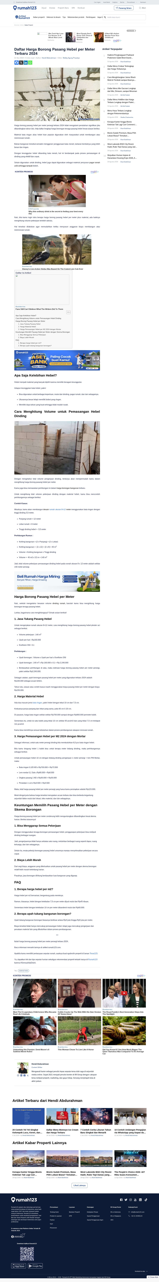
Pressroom (53, 1228)
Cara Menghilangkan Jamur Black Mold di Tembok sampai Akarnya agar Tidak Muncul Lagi (121, 79)
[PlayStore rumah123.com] (35, 1266)
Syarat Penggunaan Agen (95, 1220)
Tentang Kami (54, 1212)
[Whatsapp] (30, 63)
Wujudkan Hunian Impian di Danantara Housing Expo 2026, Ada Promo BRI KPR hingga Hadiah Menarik (122, 156)
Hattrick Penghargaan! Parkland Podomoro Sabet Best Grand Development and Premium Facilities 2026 (120, 56)
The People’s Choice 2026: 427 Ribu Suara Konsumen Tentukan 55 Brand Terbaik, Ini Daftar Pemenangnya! (129, 1173)
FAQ (17, 340)
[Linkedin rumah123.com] (140, 1200)
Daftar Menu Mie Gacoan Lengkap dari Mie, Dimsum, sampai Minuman (122, 89)
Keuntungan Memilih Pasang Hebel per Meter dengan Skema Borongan (43, 332)
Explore (115, 2)
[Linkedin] (26, 63)
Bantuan (143, 2)
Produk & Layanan (56, 1216)
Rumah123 (92, 959)
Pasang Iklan (125, 8)
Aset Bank (106, 2)
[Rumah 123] (25, 8)
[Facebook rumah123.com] (121, 1199)
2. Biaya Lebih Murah (26, 337)
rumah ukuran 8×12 (57, 509)
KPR (70, 1216)
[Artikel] (22, 17)
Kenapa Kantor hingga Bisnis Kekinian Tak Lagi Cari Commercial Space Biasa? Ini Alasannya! (122, 123)
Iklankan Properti (74, 1212)
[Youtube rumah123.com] (135, 1199)
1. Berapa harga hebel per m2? (29, 343)
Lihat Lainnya (80, 1185)
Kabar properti (39, 17)
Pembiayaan (91, 17)
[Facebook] (17, 63)
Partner (52, 1220)
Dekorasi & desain (54, 17)
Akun (144, 8)
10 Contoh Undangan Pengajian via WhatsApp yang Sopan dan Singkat (130, 1131)
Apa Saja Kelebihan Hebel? (26, 316)
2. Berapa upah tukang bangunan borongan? (35, 346)
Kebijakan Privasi (92, 1212)
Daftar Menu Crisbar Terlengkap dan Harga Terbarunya (120, 67)
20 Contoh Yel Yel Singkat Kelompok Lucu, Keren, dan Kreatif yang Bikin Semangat (26, 1131)
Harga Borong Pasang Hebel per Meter (30, 321)
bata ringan (37, 703)
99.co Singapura (115, 1216)
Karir (51, 1224)
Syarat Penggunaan (93, 1216)
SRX (111, 1220)
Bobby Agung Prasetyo (71, 58)
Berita (122, 2)
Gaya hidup (101, 17)
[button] (67, 312)
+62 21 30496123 (136, 1216)
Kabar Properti (29, 25)
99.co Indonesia (115, 1212)
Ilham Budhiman (125, 62)
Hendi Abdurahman (49, 58)
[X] (21, 63)
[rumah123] (24, 1199)
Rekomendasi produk (76, 17)
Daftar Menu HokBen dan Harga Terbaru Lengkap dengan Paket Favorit (120, 101)
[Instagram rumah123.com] (130, 1199)
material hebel (23, 971)
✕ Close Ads (153, 1277)
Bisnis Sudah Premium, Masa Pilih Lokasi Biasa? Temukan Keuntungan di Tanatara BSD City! (121, 134)
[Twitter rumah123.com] (126, 1199)
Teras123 (93, 953)
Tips (64, 17)
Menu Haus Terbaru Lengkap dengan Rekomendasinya (119, 112)
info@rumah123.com (137, 1212)
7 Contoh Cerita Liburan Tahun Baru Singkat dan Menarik (95, 1131)
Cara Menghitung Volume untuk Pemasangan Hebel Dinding (38, 318)
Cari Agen (97, 2)
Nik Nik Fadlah (125, 95)
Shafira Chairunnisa (126, 117)
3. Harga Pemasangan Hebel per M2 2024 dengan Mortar (39, 329)
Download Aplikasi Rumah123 (25, 2)
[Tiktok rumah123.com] (146, 1200)
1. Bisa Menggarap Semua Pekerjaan (32, 335)
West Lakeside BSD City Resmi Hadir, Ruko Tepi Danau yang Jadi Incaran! (121, 145)
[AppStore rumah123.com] (18, 1265)
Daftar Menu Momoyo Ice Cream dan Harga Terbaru (62, 1131)
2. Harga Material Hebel (27, 327)
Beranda (16, 25)
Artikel (22, 25)
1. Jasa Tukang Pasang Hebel (29, 324)
